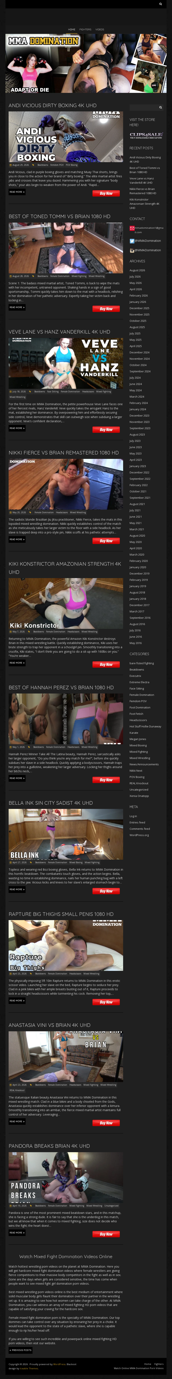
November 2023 (140, 422)
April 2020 (136, 548)
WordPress (59, 1364)
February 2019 (139, 580)
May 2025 (136, 340)
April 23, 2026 (20, 1084)
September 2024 (140, 371)
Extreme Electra (139, 682)
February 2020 (139, 561)
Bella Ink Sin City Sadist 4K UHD (51, 803)
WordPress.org (139, 835)
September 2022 (140, 479)
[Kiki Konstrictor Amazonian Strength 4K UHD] (66, 580)
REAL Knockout (17, 1090)
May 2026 (136, 283)
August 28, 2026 (21, 276)
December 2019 (139, 573)
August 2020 (137, 535)
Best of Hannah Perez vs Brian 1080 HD (61, 687)
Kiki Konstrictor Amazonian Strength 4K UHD (144, 204)
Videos (99, 29)
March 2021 (137, 529)
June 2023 (136, 447)
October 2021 (138, 491)
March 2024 (137, 396)
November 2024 (140, 359)
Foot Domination (140, 707)
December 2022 (139, 472)
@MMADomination (148, 241)
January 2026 (138, 302)
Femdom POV (57, 164)
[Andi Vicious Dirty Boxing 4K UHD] (66, 113)
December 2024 (139, 352)
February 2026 (139, 295)
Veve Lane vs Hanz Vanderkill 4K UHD (59, 332)
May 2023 (136, 453)
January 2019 (138, 586)
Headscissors (88, 391)
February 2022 (139, 485)
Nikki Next (136, 770)
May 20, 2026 (19, 512)
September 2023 (140, 428)
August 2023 (137, 434)
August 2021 (137, 504)
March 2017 (137, 611)
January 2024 (138, 409)
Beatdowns (43, 164)
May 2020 (136, 542)
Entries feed (137, 822)
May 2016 (136, 643)
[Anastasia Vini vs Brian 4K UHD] (66, 1033)
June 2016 (136, 637)
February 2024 (139, 403)
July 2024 (135, 377)
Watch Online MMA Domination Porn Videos (138, 1368)
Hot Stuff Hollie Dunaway (145, 726)
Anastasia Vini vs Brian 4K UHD (49, 1025)
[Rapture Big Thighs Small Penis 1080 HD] (66, 922)
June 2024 (136, 384)
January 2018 (138, 599)
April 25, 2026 (20, 973)
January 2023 (138, 466)
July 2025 (135, 333)
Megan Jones (138, 739)
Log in (133, 816)
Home (71, 29)
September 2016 (140, 618)
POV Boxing (71, 164)
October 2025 (138, 321)
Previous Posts (21, 1350)
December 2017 (139, 605)
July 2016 (135, 630)
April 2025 (136, 346)
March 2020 (137, 554)
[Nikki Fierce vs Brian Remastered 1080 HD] (66, 461)
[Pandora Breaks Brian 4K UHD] (66, 1154)
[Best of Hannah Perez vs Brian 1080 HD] (66, 696)
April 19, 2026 (20, 1205)
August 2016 (137, 624)
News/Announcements (144, 764)
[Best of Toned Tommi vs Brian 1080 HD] (66, 225)
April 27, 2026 (20, 862)
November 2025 (140, 314)
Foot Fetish (136, 714)
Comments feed (140, 829)
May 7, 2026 (19, 631)
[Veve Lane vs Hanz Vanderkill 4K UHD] (66, 340)
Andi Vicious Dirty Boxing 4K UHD (52, 105)
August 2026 (137, 270)
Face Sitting (53, 391)
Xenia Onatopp (139, 796)
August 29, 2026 (21, 164)
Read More (16, 192)
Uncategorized (111, 1205)
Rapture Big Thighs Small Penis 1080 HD (61, 914)
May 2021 (136, 523)
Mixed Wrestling (96, 276)
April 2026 (136, 289)
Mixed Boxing (75, 862)
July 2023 (135, 441)
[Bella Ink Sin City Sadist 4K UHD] (66, 811)
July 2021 (135, 510)
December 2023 (139, 415)
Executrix (135, 676)
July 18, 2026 (19, 391)
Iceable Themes (29, 1368)
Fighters (85, 29)
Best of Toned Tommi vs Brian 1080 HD (59, 216)
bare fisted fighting (142, 663)
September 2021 (140, 498)
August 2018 (137, 592)
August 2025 (137, 327)
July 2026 (135, 276)
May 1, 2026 (19, 747)
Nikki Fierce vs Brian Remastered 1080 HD (64, 452)
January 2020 (138, 567)
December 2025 (139, 308)
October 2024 (138, 365)
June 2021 (136, 516)
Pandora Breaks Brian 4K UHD (49, 1146)
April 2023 (136, 460)
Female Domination (59, 276)
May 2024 (136, 390)
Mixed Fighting (79, 276)
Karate (134, 733)
